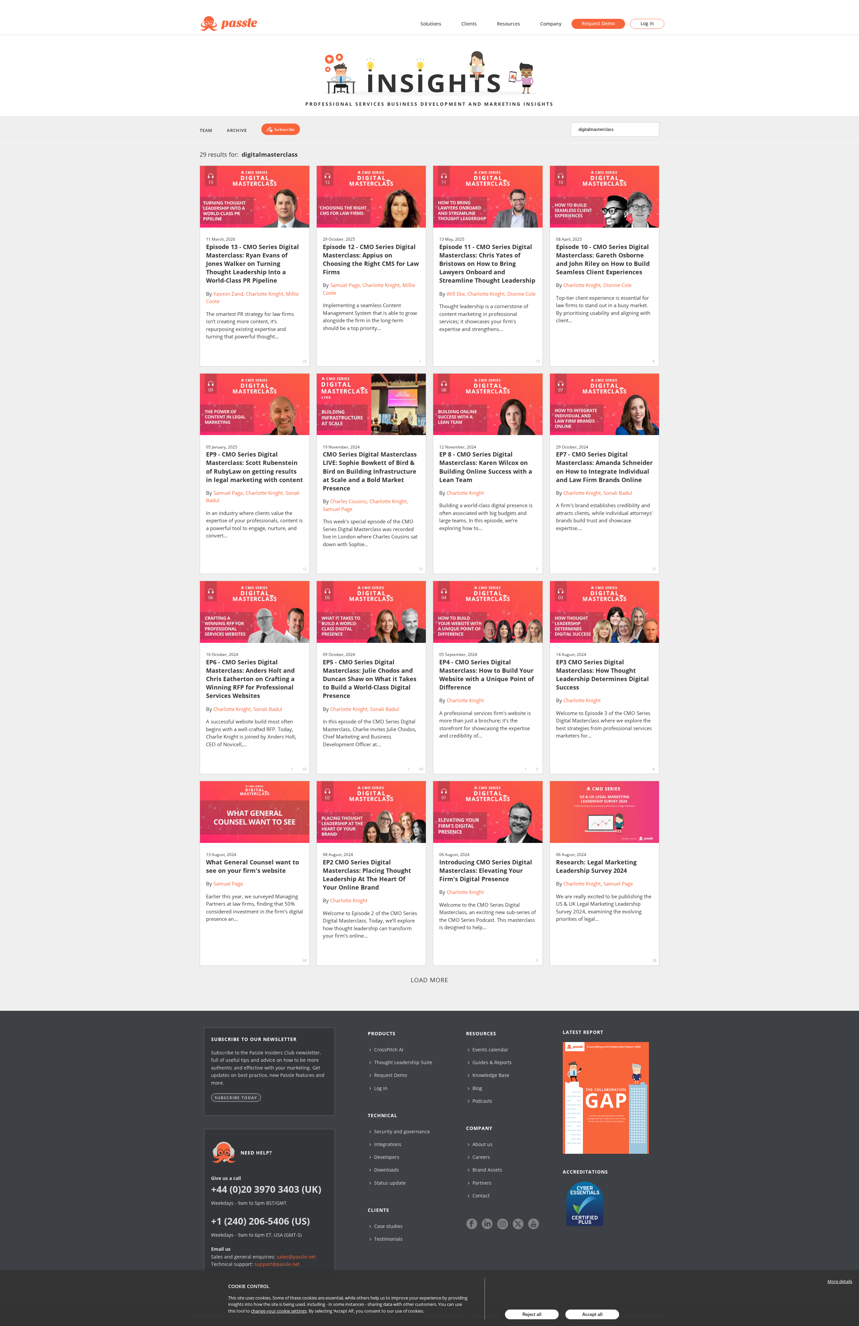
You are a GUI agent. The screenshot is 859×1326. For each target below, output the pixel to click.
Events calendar (489, 1049)
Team (206, 130)
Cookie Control (248, 1286)
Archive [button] (237, 130)
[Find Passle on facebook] (471, 1224)
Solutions (430, 23)
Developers (386, 1157)
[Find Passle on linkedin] (487, 1224)
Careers (480, 1157)
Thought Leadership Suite (402, 1062)
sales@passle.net (296, 1256)
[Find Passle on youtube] (533, 1224)
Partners (481, 1183)
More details (839, 1281)
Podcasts (481, 1101)
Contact (480, 1195)
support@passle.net (277, 1264)
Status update (389, 1183)
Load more (430, 980)
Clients (469, 23)
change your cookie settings (279, 1311)
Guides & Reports (491, 1062)
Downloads (386, 1170)
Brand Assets (486, 1170)
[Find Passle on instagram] (502, 1224)
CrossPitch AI (388, 1049)
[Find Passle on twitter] (518, 1224)
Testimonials (388, 1239)
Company (550, 23)
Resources (508, 23)
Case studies (388, 1226)
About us (482, 1144)
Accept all (592, 1314)
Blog (476, 1088)
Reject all (532, 1314)
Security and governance (401, 1131)
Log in (647, 23)
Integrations (387, 1144)
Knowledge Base (490, 1075)
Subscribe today (236, 1097)
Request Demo (598, 23)
